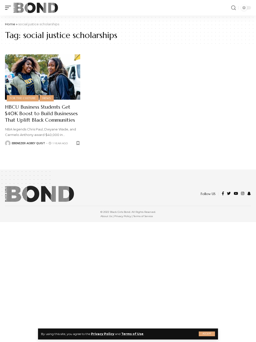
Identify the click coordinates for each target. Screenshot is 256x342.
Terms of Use (132, 334)
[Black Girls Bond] (36, 8)
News (46, 98)
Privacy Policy (102, 334)
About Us (106, 216)
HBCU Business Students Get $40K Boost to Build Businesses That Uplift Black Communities (41, 113)
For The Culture (23, 98)
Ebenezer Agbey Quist (28, 143)
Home (10, 24)
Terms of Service (143, 216)
